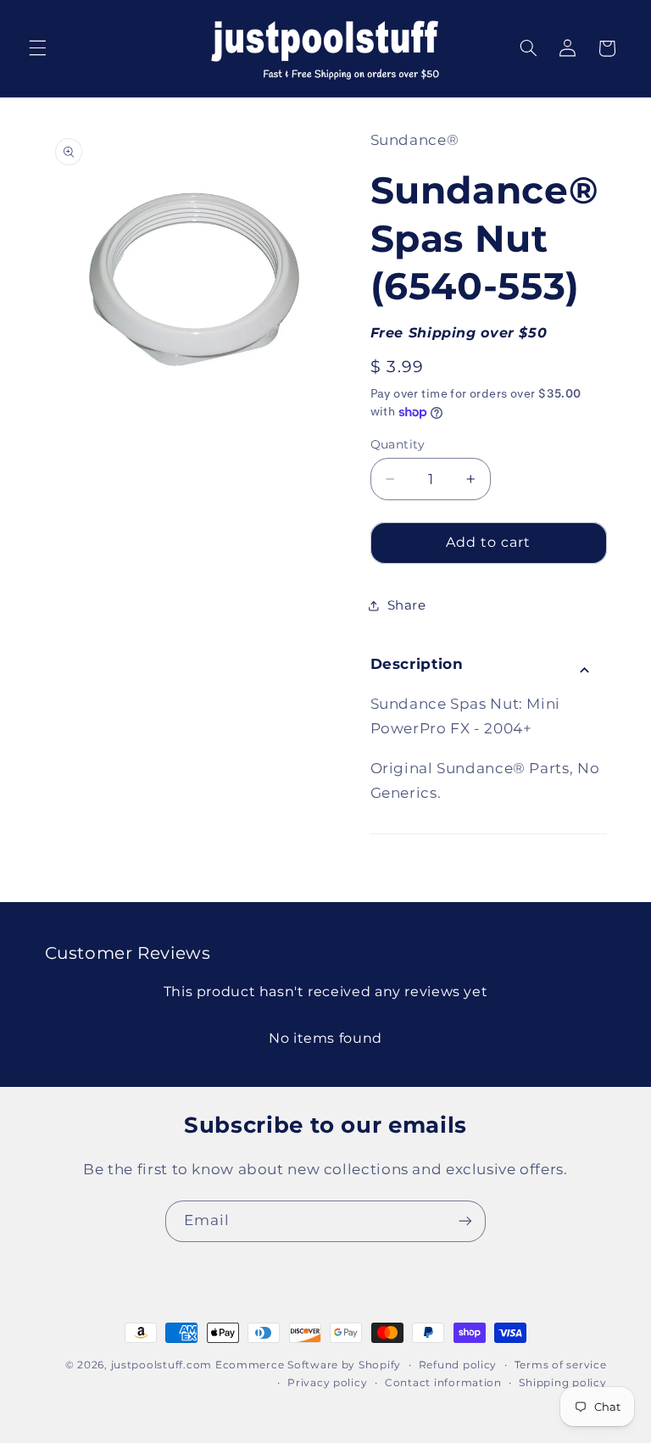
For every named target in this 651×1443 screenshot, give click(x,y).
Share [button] (406, 605)
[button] (37, 48)
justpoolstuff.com (162, 1365)
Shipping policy (562, 1383)
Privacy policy (327, 1383)
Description (417, 663)
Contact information (443, 1383)
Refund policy (458, 1365)
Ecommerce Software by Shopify (308, 1365)
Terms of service (561, 1365)
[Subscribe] (465, 1221)
